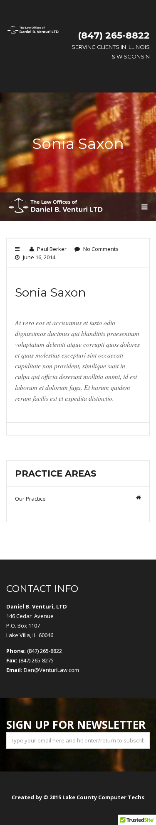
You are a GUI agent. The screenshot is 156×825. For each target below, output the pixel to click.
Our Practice (30, 498)
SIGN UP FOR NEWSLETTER (76, 724)
